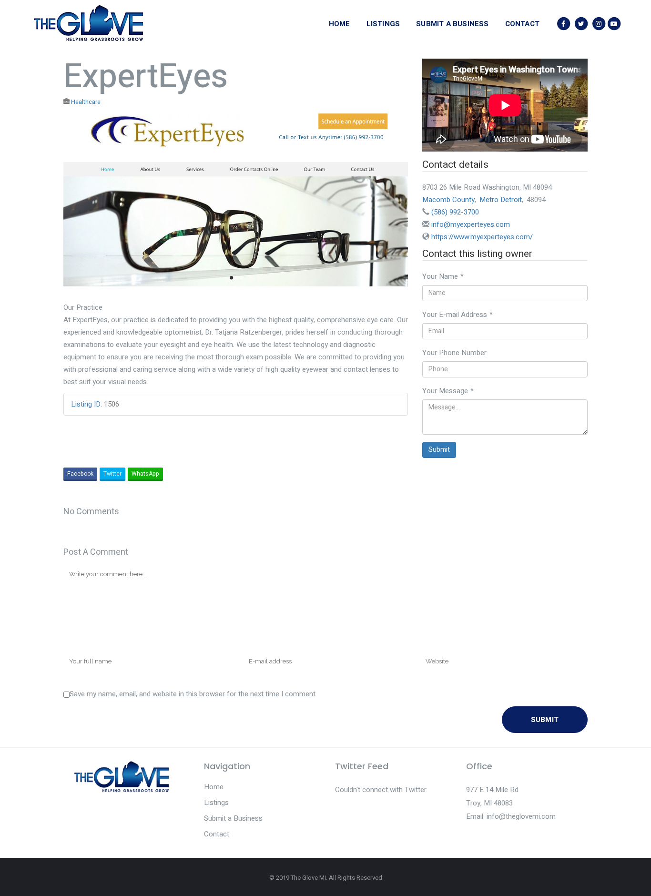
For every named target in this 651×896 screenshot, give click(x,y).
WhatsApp (145, 473)
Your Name (443, 276)
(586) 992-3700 (455, 212)
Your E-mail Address (457, 314)
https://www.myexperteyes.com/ (482, 237)
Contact (216, 834)
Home (214, 787)
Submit (439, 450)
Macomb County (448, 199)
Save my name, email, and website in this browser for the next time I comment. (193, 694)
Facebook (80, 473)
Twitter (112, 473)
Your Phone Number (454, 352)
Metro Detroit (500, 199)
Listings (216, 802)
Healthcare (86, 102)
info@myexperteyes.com (470, 224)
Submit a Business (233, 818)
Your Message (448, 391)
